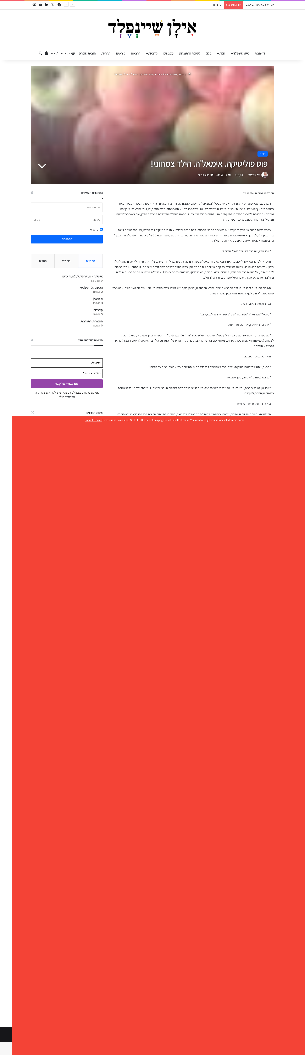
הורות (158, 74)
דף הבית (260, 53)
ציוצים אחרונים (95, 413)
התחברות (67, 239)
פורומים (120, 53)
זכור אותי (95, 229)
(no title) (98, 299)
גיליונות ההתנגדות (189, 53)
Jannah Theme (93, 420)
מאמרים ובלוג (170, 74)
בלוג (208, 53)
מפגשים (168, 53)
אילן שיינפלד (241, 53)
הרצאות (135, 53)
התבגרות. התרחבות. (211, 4)
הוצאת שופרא (87, 53)
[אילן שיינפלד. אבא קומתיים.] (153, 28)
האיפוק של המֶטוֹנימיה (91, 287)
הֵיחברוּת (98, 310)
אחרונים (90, 261)
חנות (222, 53)
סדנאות (152, 53)
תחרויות (105, 53)
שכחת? (36, 219)
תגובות (43, 261)
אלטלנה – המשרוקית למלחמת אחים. (82, 276)
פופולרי (66, 261)
